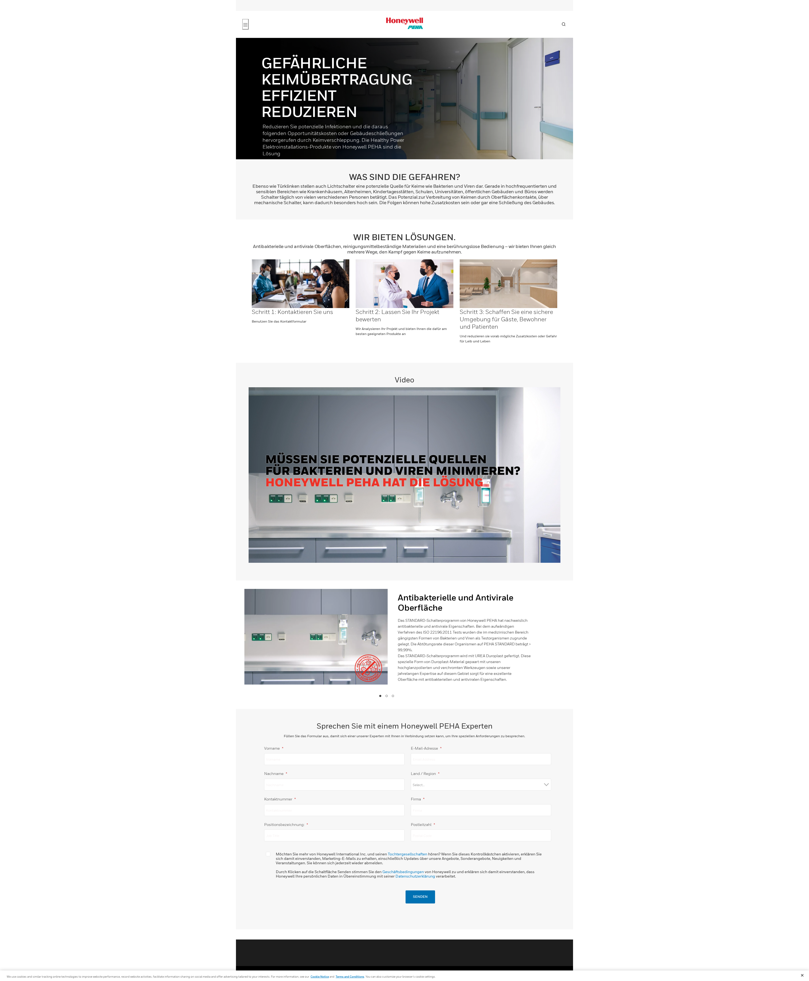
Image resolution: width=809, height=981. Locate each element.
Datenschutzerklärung (415, 876)
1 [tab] (380, 696)
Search (563, 24)
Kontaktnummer (280, 799)
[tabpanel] (387, 644)
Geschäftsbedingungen (403, 872)
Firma (418, 799)
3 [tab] (393, 696)
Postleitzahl (423, 824)
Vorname (273, 748)
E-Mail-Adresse (426, 748)
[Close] (802, 975)
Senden (420, 897)
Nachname (275, 773)
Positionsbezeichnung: (286, 824)
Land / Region (425, 773)
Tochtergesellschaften (407, 854)
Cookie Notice (320, 976)
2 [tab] (386, 696)
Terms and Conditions (350, 976)
